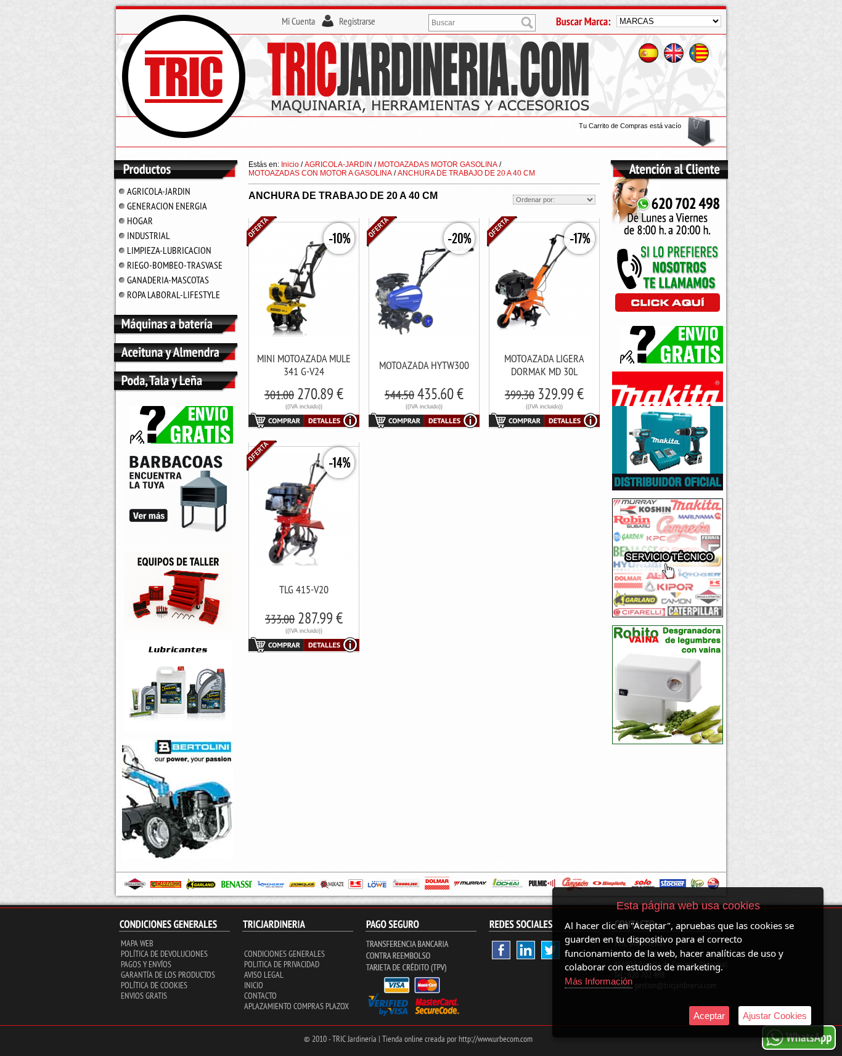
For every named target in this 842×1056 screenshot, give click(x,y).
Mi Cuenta (298, 21)
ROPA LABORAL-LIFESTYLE (173, 294)
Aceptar (709, 1015)
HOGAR (140, 220)
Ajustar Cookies (775, 1015)
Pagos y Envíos (146, 964)
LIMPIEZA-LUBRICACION (169, 250)
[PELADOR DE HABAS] (667, 741)
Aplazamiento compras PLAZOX (296, 1006)
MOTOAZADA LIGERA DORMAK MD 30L (544, 364)
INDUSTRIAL (148, 235)
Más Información (598, 981)
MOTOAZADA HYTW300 (424, 365)
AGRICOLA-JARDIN (158, 191)
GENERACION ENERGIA (167, 206)
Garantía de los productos (168, 974)
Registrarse (357, 21)
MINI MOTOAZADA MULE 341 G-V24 (304, 364)
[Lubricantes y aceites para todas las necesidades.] (178, 541)
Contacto (260, 995)
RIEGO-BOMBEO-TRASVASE (175, 265)
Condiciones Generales (284, 953)
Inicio (253, 985)
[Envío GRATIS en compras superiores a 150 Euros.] (177, 441)
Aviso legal (264, 974)
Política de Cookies (154, 985)
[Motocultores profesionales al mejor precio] (177, 856)
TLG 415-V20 (304, 589)
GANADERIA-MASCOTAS (168, 280)
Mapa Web (137, 943)
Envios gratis (144, 995)
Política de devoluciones (164, 953)
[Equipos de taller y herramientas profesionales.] (178, 629)
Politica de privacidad (281, 964)
